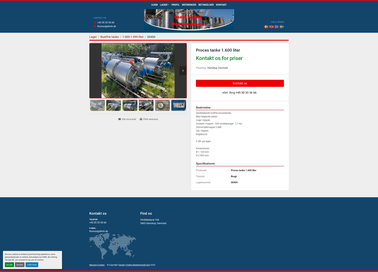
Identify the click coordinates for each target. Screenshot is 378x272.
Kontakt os (240, 83)
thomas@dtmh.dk (106, 26)
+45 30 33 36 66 (105, 22)
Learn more (32, 265)
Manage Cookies (97, 265)
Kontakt (221, 4)
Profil (176, 4)
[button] (164, 5)
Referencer (189, 4)
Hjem (154, 4)
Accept (9, 265)
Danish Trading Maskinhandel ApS (134, 265)
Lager (163, 4)
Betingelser (206, 4)
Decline (20, 265)
